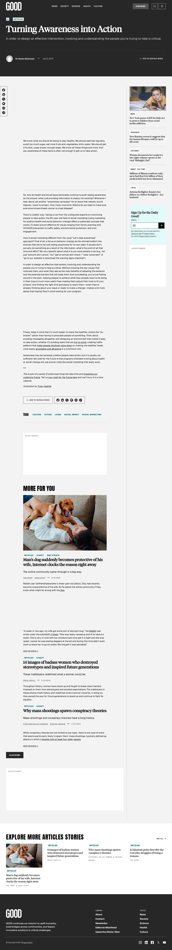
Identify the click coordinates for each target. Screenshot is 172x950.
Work (133, 114)
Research (135, 132)
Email (135, 220)
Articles (18, 19)
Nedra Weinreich (26, 58)
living (58, 414)
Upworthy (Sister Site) (107, 931)
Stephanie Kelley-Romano (35, 724)
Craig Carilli (29, 680)
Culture (98, 6)
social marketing (91, 414)
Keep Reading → (30, 651)
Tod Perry (28, 578)
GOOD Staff (40, 578)
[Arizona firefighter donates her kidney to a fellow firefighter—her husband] (148, 191)
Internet (135, 151)
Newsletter (101, 923)
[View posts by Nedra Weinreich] (9, 58)
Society (64, 6)
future (48, 414)
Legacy (40, 555)
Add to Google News (153, 58)
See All (160, 838)
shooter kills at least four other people (61, 739)
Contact (100, 918)
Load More (14, 755)
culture (37, 414)
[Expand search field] (155, 6)
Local (133, 188)
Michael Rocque (57, 724)
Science (76, 6)
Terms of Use (136, 233)
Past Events (53, 555)
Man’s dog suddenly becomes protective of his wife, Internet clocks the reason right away (63, 562)
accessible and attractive (48, 348)
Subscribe (141, 6)
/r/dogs (54, 634)
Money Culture (138, 169)
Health (87, 6)
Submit (162, 226)
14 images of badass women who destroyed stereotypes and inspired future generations (61, 664)
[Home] (7, 19)
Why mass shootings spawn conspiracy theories (65, 710)
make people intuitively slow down (54, 345)
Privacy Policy (148, 233)
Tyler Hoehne (44, 386)
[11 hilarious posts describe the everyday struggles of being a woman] (148, 853)
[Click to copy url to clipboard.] (3, 112)
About (98, 914)
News (54, 6)
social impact (71, 414)
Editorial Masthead (106, 927)
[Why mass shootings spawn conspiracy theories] (107, 853)
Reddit (92, 631)
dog (62, 590)
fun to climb (80, 342)
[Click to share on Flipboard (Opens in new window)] (3, 103)
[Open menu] (162, 6)
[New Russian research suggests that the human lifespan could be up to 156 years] (148, 136)
